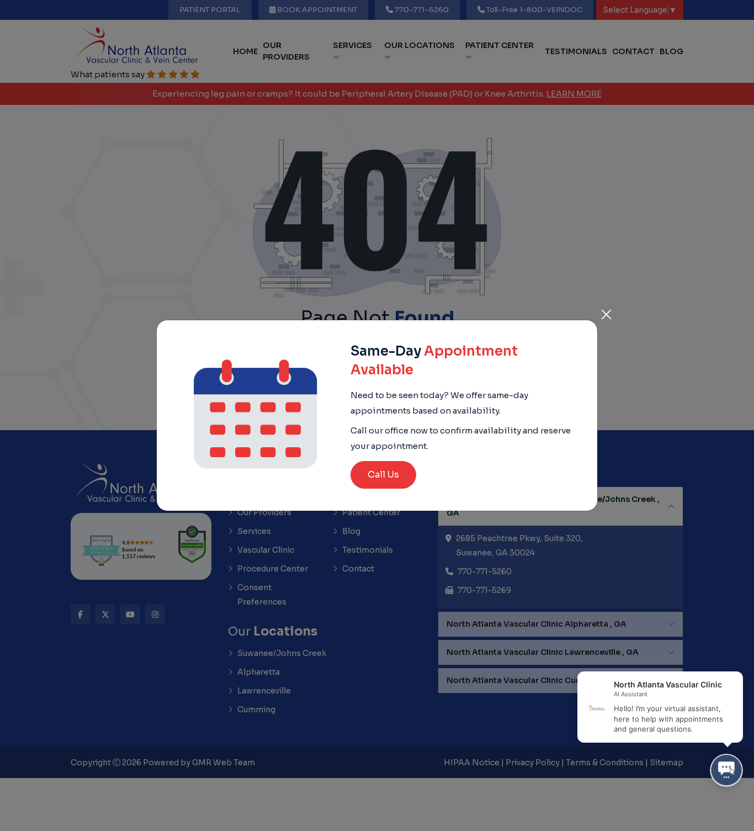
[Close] (606, 311)
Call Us (383, 474)
